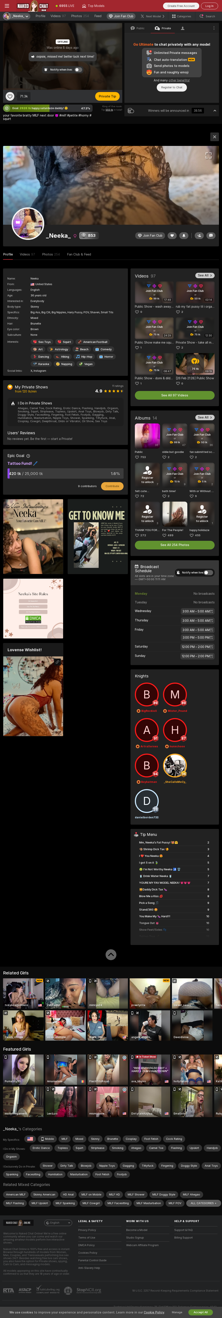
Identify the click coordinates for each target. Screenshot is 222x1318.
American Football (95, 342)
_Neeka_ (10, 1129)
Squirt (67, 342)
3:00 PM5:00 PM (196, 637)
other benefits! (179, 80)
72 (142, 496)
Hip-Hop (86, 356)
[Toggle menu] (7, 6)
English (54, 1222)
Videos (58, 16)
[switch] (208, 572)
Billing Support (183, 1237)
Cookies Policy (87, 1252)
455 (197, 535)
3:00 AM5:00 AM (196, 611)
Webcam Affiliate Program (142, 1245)
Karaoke (43, 364)
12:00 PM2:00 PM (196, 647)
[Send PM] (210, 235)
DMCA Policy (86, 1245)
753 (143, 457)
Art (40, 349)
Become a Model (136, 1230)
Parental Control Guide (92, 1260)
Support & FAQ (183, 1230)
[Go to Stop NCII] (89, 1290)
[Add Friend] (199, 235)
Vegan (88, 364)
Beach (84, 349)
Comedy (106, 349)
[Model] (214, 136)
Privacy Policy (87, 1230)
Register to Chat (171, 87)
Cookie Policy (154, 1312)
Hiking (65, 356)
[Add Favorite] (10, 96)
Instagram (40, 370)
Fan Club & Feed (79, 254)
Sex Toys (44, 342)
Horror (108, 356)
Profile (40, 16)
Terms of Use (86, 1237)
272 (143, 535)
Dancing (43, 356)
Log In (210, 6)
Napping (66, 364)
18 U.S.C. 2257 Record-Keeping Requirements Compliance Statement (175, 1290)
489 (170, 535)
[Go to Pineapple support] (68, 1291)
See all (203, 275)
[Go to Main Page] (33, 6)
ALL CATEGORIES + (204, 1203)
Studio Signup (135, 1237)
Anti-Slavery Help (89, 1268)
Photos (80, 16)
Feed (97, 16)
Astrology (61, 349)
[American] (30, 1138)
